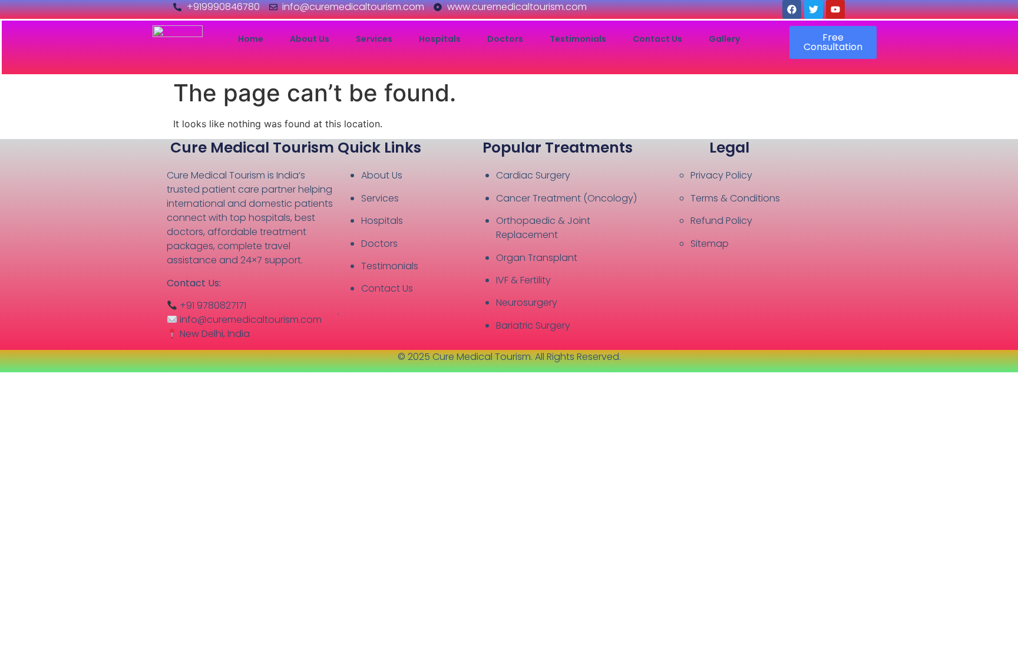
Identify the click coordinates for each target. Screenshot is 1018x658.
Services (374, 39)
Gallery (724, 39)
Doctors (505, 39)
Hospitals (440, 39)
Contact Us (657, 39)
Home (250, 39)
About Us (309, 39)
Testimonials (578, 39)
